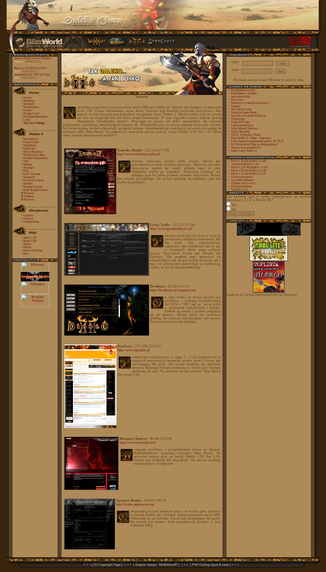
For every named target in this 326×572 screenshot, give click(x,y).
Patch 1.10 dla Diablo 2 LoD (248, 161)
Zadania (29, 196)
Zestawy (28, 218)
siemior (19, 61)
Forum (27, 110)
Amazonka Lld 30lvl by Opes (32, 74)
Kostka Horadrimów (35, 158)
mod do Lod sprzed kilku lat (248, 115)
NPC (26, 161)
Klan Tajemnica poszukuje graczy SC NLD (257, 141)
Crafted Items (31, 221)
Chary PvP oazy (240, 122)
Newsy (27, 97)
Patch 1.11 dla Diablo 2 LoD (248, 173)
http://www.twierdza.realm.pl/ (138, 154)
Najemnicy (30, 145)
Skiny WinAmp (33, 250)
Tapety (27, 244)
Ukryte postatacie (242, 176)
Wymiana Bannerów (35, 116)
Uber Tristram (31, 174)
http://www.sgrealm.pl (133, 350)
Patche (27, 247)
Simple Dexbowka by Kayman (32, 58)
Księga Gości (31, 113)
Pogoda (235, 106)
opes (17, 71)
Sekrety (27, 164)
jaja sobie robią (240, 96)
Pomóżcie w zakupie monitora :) (250, 103)
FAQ (26, 170)
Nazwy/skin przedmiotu (246, 147)
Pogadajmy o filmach (244, 93)
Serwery (28, 183)
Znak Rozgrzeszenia (35, 190)
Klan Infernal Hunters (244, 128)
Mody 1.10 (30, 237)
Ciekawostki (31, 142)
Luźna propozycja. (242, 125)
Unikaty (28, 215)
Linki (26, 119)
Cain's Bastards (240, 131)
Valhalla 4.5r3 (239, 189)
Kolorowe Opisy (33, 180)
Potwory (29, 199)
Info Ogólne (30, 139)
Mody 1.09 (30, 241)
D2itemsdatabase (241, 186)
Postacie (29, 193)
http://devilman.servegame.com (173, 290)
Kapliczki (29, 148)
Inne (26, 253)
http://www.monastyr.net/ (137, 442)
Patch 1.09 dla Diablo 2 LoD (248, 170)
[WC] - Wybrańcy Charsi (246, 134)
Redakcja (28, 100)
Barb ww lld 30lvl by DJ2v (30, 68)
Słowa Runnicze (33, 151)
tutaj (300, 80)
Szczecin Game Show (244, 112)
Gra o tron (237, 99)
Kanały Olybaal (33, 186)
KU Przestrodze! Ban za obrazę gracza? (254, 144)
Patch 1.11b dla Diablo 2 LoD (249, 167)
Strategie (28, 167)
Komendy (29, 177)
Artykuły (29, 103)
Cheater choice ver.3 (243, 183)
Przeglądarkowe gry (243, 90)
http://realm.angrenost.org (135, 504)
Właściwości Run (34, 154)
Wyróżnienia (31, 107)
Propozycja (238, 118)
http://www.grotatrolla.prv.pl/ (171, 228)
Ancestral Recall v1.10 (245, 164)
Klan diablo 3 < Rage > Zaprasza (251, 138)
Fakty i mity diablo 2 (244, 150)
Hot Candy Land (241, 109)
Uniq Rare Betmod (242, 180)
